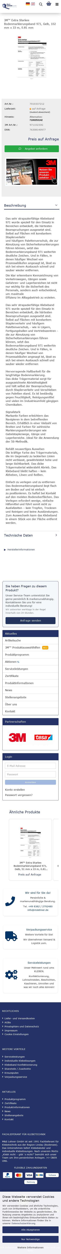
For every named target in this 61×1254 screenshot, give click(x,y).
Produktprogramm (17, 654)
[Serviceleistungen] (11, 975)
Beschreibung (15, 205)
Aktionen (12, 661)
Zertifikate (12, 675)
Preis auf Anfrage (43, 139)
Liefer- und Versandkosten (20, 1018)
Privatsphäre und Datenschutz (22, 1026)
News (8, 690)
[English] (33, 3)
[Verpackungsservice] (11, 937)
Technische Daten (18, 535)
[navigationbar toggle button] (57, 4)
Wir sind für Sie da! (38, 892)
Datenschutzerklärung (23, 1223)
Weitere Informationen (30, 1247)
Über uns (11, 704)
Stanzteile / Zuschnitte (18, 1068)
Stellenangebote (15, 697)
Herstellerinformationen (21, 549)
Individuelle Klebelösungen (20, 1060)
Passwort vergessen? (19, 795)
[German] (28, 3)
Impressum (11, 1030)
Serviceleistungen (16, 668)
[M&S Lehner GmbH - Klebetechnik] (8, 6)
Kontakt (10, 711)
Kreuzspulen (12, 1072)
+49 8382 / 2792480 (40, 906)
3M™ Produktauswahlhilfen (26, 647)
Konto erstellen (15, 789)
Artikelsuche (13, 640)
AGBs (8, 1022)
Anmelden (30, 782)
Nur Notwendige (30, 1239)
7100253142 (36, 120)
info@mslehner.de (37, 910)
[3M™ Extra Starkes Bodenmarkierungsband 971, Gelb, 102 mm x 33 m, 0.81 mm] (31, 56)
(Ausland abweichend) (40, 112)
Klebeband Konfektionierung (21, 1064)
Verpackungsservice (39, 929)
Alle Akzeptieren (30, 1229)
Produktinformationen (19, 683)
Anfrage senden (30, 620)
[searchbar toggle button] (41, 4)
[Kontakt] (10, 902)
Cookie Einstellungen (17, 1034)
